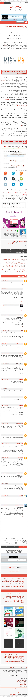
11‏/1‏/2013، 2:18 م (5, 280)
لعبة (22, 483)
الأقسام (14, 546)
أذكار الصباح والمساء (21, 681)
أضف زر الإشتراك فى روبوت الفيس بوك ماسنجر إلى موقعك (13, 270)
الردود (20, 301)
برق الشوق (21, 280)
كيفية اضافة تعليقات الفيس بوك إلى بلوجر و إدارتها (14, 271)
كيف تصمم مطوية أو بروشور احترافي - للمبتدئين (13, 657)
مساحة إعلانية (19, 643)
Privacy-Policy (24, 692)
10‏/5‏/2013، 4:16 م (5, 388)
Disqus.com (6, 146)
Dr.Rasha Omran (10, 230)
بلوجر (4, 44)
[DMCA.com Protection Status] (13, 676)
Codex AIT (21, 495)
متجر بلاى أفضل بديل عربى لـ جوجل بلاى (15, 597)
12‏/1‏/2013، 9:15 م (5, 288)
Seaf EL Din (20, 457)
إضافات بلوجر (12, 242)
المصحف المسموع (22, 680)
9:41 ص (15, 241)
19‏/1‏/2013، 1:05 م (5, 343)
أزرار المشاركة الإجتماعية (20, 106)
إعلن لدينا (18, 692)
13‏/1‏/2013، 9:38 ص (5, 315)
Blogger (3, 80)
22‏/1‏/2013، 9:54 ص (5, 379)
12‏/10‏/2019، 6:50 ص (7, 305)
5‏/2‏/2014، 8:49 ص (5, 405)
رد (22, 284)
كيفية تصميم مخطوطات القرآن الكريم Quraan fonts (13, 654)
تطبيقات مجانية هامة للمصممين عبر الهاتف (14, 661)
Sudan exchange (15, 305)
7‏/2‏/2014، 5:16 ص (5, 423)
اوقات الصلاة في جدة (14, 571)
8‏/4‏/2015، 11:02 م (5, 483)
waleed (21, 330)
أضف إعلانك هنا (13, 688)
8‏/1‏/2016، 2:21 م (5, 495)
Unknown (21, 353)
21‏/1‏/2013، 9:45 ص (5, 353)
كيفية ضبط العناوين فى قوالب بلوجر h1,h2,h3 (15, 265)
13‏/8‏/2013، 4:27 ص (5, 397)
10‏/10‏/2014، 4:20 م (5, 457)
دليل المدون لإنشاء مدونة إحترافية (18, 667)
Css (22, 125)
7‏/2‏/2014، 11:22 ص (5, 443)
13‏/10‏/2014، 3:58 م (5, 473)
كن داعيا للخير (16, 6)
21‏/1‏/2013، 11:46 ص (5, 363)
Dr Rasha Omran (19, 315)
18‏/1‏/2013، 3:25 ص (5, 330)
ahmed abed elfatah (19, 505)
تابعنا (23, 546)
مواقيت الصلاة (22, 683)
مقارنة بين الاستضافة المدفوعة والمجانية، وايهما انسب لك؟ (13, 260)
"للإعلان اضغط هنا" (11, 567)
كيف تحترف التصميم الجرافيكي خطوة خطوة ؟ (14, 656)
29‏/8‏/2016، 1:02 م (5, 505)
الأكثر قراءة (5, 546)
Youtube (6, 99)
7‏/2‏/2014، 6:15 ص (5, 435)
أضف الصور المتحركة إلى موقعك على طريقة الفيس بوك (13, 267)
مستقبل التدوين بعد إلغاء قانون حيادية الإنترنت (15, 262)
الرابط (18, 148)
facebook (8, 84)
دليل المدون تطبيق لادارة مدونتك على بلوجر (15, 263)
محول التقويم (23, 684)
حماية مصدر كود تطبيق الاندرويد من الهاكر (15, 596)
